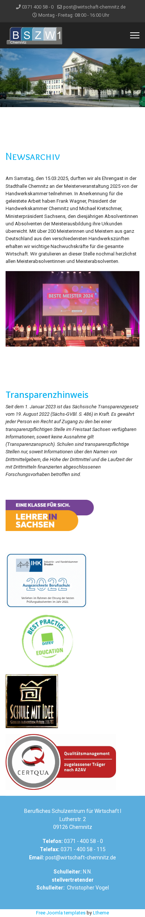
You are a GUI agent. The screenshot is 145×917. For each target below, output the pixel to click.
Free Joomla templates (61, 913)
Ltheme (101, 913)
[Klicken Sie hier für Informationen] (72, 515)
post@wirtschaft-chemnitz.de (94, 7)
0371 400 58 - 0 (38, 7)
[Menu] (134, 35)
